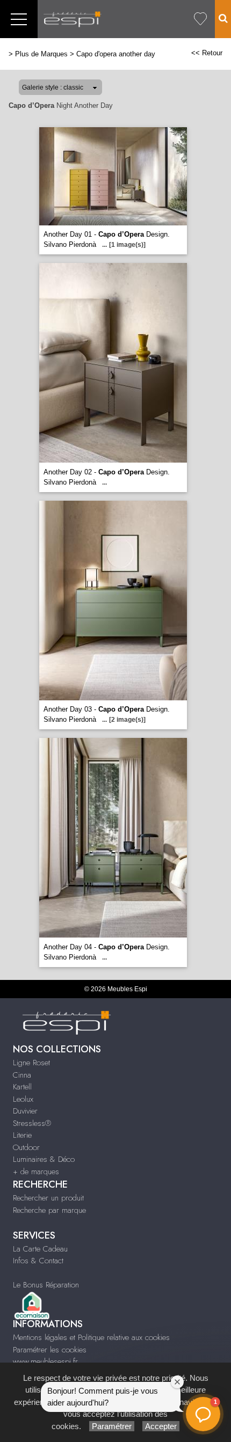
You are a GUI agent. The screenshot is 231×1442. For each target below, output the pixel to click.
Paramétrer (112, 1426)
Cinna (22, 1075)
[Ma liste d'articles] (200, 19)
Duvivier (25, 1111)
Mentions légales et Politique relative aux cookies (91, 1337)
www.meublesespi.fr (45, 1361)
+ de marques (36, 1171)
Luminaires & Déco (44, 1159)
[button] (203, 1414)
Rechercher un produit (48, 1198)
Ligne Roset (31, 1062)
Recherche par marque (49, 1210)
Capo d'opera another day (115, 54)
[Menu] (19, 19)
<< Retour (206, 53)
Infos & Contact (38, 1261)
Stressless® (32, 1123)
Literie (22, 1135)
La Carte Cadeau (40, 1249)
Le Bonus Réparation (46, 1285)
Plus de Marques (41, 54)
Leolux (23, 1099)
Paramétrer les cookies (49, 1350)
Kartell (22, 1087)
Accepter (161, 1426)
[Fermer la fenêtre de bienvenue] (177, 1381)
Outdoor (26, 1147)
